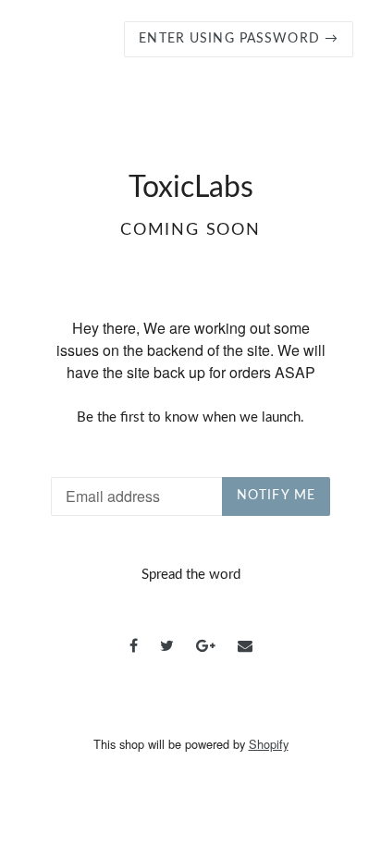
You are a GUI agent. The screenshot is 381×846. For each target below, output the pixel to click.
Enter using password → (238, 38)
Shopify (269, 744)
